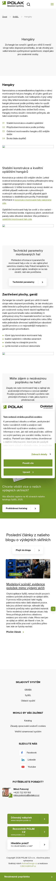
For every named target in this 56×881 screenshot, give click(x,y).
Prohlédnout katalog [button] (16, 508)
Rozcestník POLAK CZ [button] (23, 831)
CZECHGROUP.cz (28, 866)
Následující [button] (53, 609)
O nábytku (15, 574)
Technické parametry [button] (23, 282)
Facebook (32, 752)
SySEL (16, 16)
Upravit (26, 472)
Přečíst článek (13, 632)
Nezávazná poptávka (17, 876)
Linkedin (32, 759)
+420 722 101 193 (22, 792)
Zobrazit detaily (39, 454)
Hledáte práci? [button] (21, 844)
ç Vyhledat (28, 4)
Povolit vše (28, 463)
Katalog (28, 720)
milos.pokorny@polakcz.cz (26, 795)
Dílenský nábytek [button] (21, 819)
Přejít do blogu (23, 550)
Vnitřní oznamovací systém (28, 731)
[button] (52, 4)
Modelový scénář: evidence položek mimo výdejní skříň (25, 586)
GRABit (28, 689)
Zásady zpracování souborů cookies (28, 726)
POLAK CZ (13, 3)
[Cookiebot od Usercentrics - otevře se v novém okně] (40, 407)
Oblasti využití (28, 700)
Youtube (32, 766)
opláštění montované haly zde (17, 219)
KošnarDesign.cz (29, 863)
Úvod (4, 16)
